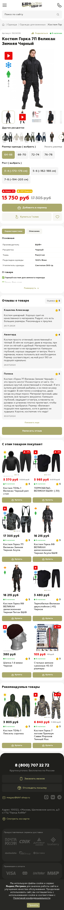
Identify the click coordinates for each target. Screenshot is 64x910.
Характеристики (13, 231)
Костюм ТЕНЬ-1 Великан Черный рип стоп (16, 491)
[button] (2, 137)
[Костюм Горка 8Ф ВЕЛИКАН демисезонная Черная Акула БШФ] (47, 519)
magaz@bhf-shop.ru (18, 797)
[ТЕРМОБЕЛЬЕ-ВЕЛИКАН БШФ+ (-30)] (47, 462)
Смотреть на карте (18, 819)
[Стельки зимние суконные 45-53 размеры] (47, 637)
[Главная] (32, 5)
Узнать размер (53, 147)
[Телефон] (59, 5)
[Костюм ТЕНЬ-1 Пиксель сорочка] (16, 705)
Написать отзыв (32, 431)
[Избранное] (57, 217)
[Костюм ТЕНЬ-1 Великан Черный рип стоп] (16, 462)
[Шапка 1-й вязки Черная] (16, 637)
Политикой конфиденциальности (31, 898)
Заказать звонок (34, 779)
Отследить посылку (35, 788)
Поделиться (41, 33)
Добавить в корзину (34, 207)
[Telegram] (59, 798)
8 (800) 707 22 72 (32, 765)
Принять (33, 905)
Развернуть (30, 288)
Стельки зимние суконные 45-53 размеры (43, 666)
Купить (18, 500)
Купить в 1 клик (29, 217)
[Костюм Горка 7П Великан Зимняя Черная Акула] (16, 519)
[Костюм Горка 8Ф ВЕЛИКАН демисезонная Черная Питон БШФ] (16, 578)
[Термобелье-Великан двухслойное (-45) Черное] (47, 578)
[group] (32, 79)
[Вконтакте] (52, 798)
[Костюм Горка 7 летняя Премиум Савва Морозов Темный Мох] (47, 705)
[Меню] (4, 5)
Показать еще (32, 423)
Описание (34, 231)
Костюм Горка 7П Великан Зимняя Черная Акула (13, 547)
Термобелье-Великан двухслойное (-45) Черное (47, 606)
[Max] (46, 798)
